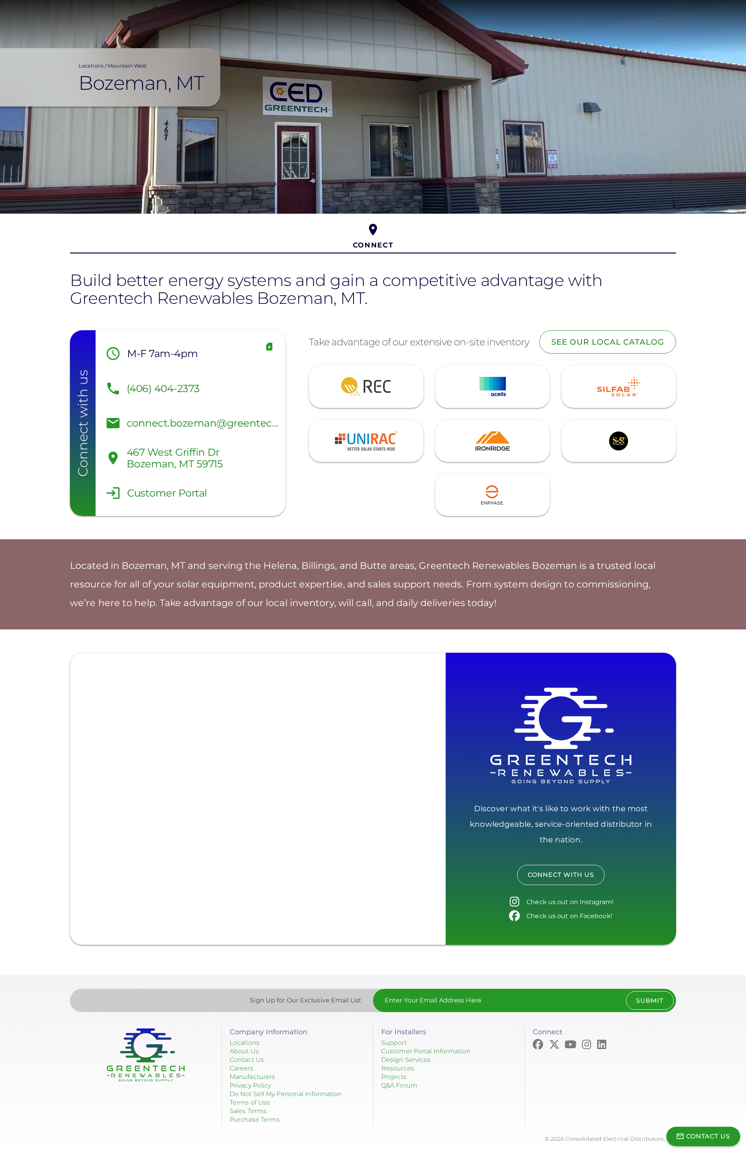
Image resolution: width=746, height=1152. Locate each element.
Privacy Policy (250, 1085)
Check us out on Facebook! (569, 916)
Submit (649, 1000)
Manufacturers (252, 1077)
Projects (393, 1077)
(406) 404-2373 (163, 388)
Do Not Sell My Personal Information (286, 1094)
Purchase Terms (255, 1119)
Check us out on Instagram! (570, 902)
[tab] (373, 236)
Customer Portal (167, 493)
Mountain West (127, 66)
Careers (241, 1068)
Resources (397, 1068)
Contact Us (247, 1059)
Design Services (406, 1059)
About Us (244, 1051)
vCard (269, 346)
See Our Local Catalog (607, 342)
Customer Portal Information (426, 1051)
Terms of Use (250, 1102)
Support (394, 1042)
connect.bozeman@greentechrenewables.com (204, 423)
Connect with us (561, 874)
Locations (90, 66)
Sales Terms (248, 1111)
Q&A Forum (399, 1085)
